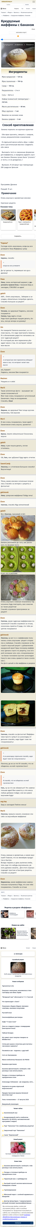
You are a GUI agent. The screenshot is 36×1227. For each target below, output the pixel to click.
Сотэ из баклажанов (9, 1055)
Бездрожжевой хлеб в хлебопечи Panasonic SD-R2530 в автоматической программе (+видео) (15, 1119)
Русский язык (7, 1013)
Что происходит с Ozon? (10, 1002)
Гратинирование (10, 1190)
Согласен (18, 1223)
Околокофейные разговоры (12, 1017)
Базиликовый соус (10, 1113)
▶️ (18, 36)
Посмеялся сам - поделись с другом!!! (15, 1050)
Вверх (2, 892)
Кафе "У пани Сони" (9, 1022)
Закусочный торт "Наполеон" (14, 1130)
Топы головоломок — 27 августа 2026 (15, 1099)
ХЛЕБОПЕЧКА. (7, 2)
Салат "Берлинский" (11, 1135)
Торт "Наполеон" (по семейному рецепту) (19, 1126)
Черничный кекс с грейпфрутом (15, 1179)
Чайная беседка (7, 1033)
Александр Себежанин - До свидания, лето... (18, 1082)
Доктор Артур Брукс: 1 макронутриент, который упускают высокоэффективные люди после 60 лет (17, 1203)
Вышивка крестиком (9, 1064)
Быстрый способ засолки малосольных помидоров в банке (18, 1155)
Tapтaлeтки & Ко (8, 986)
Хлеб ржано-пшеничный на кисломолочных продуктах (18, 975)
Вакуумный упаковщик (10, 1104)
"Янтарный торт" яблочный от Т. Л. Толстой (17, 997)
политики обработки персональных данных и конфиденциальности (16, 1217)
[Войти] (16, 2)
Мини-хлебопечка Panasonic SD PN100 (15, 1060)
